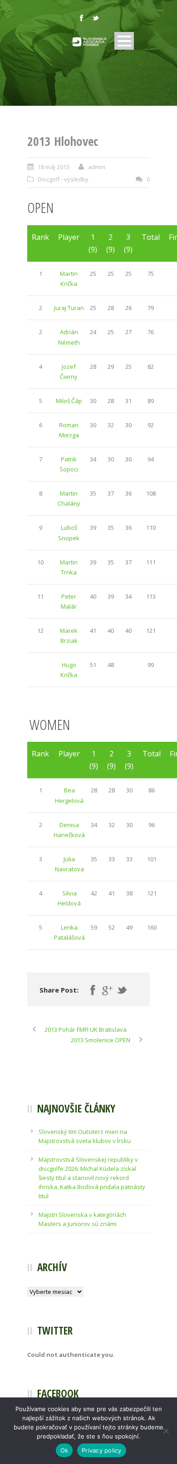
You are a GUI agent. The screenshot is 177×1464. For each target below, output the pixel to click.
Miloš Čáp (69, 401)
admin (96, 167)
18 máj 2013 (53, 167)
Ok (64, 1450)
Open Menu (124, 41)
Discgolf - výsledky (63, 179)
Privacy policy (102, 1450)
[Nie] (165, 1430)
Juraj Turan (69, 308)
